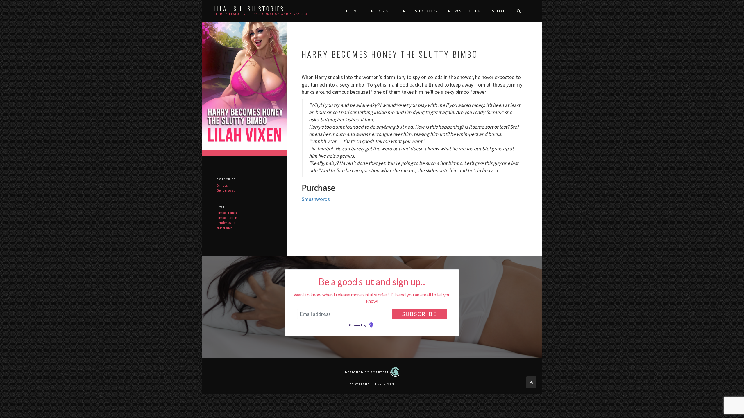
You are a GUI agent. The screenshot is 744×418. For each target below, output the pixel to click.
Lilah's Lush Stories (249, 9)
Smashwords (316, 199)
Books (380, 11)
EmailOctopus (384, 325)
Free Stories (419, 11)
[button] (518, 11)
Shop (499, 11)
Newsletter (465, 11)
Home (353, 11)
